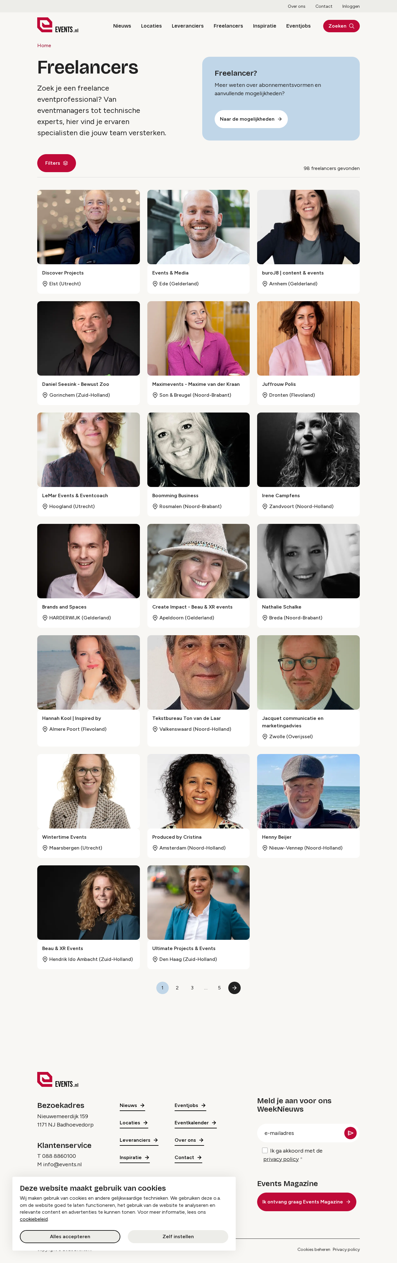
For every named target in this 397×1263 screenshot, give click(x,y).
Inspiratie (264, 26)
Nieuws (122, 26)
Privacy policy (346, 1249)
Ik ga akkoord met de (293, 1155)
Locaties (151, 26)
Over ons (297, 6)
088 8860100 (59, 1156)
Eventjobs (298, 26)
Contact (323, 6)
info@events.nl (62, 1164)
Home (44, 45)
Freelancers (228, 26)
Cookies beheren (313, 1249)
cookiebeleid (34, 1219)
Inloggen (351, 6)
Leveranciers (188, 26)
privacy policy (281, 1159)
